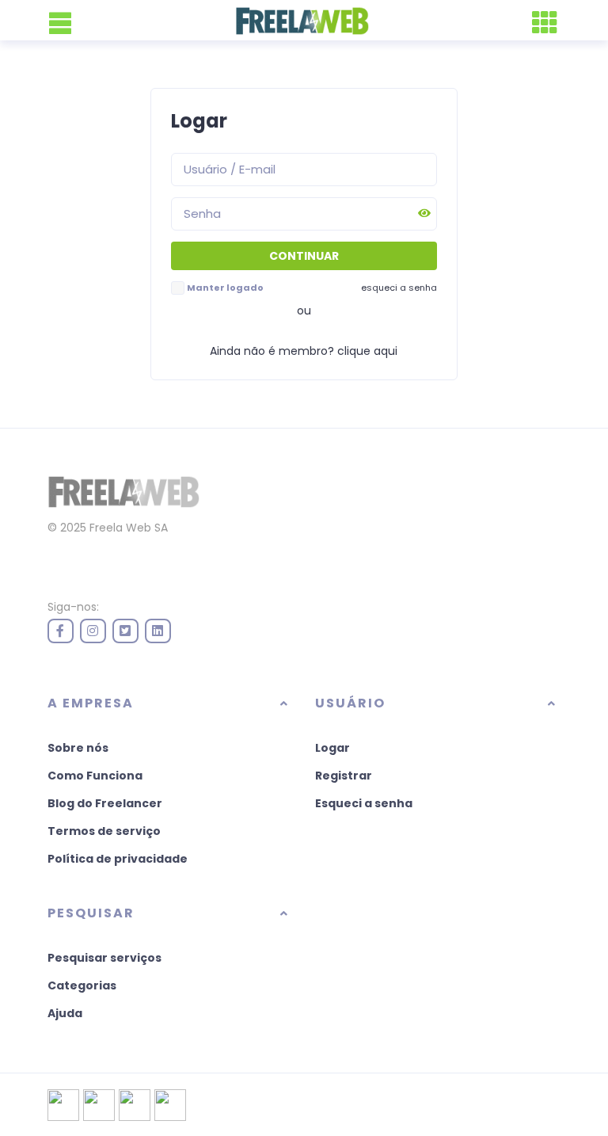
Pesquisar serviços (105, 958)
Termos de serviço (104, 831)
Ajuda (65, 1013)
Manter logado (225, 287)
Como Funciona (95, 775)
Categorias (82, 985)
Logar (332, 748)
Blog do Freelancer (105, 803)
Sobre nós (78, 748)
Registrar (343, 775)
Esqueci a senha (363, 803)
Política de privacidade (118, 859)
